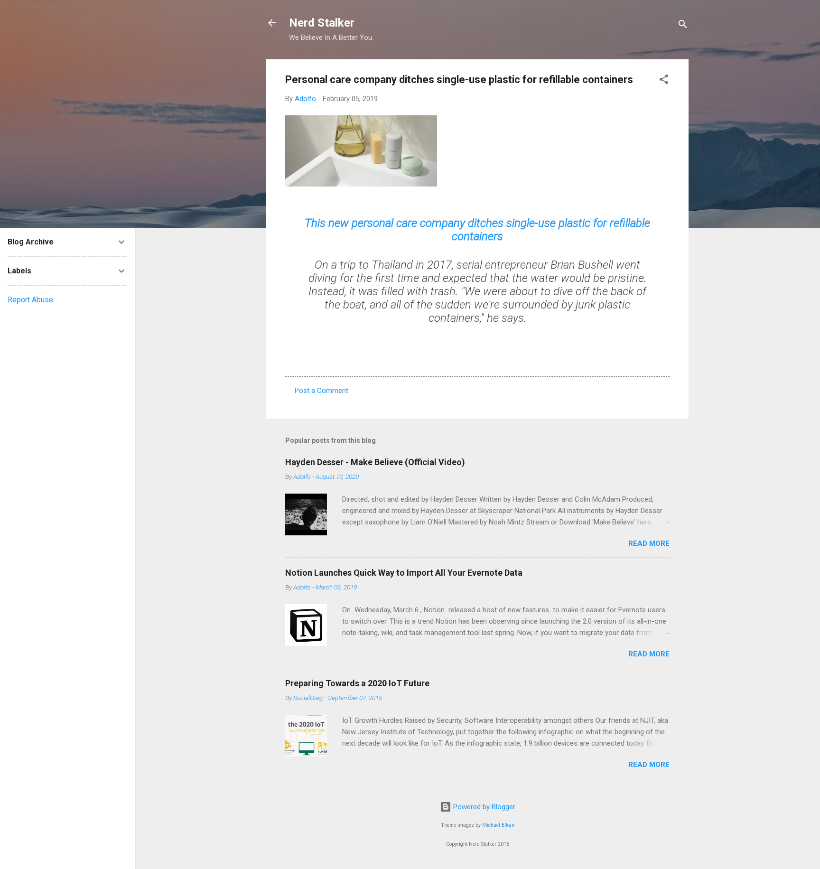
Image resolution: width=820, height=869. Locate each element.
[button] (664, 81)
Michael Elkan (498, 825)
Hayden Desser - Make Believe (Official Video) (375, 462)
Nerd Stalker (321, 22)
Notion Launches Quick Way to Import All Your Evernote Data (403, 573)
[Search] (683, 25)
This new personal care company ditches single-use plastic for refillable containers (477, 229)
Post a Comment (321, 390)
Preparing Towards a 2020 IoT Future (357, 683)
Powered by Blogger (483, 807)
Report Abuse (30, 299)
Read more (649, 543)
